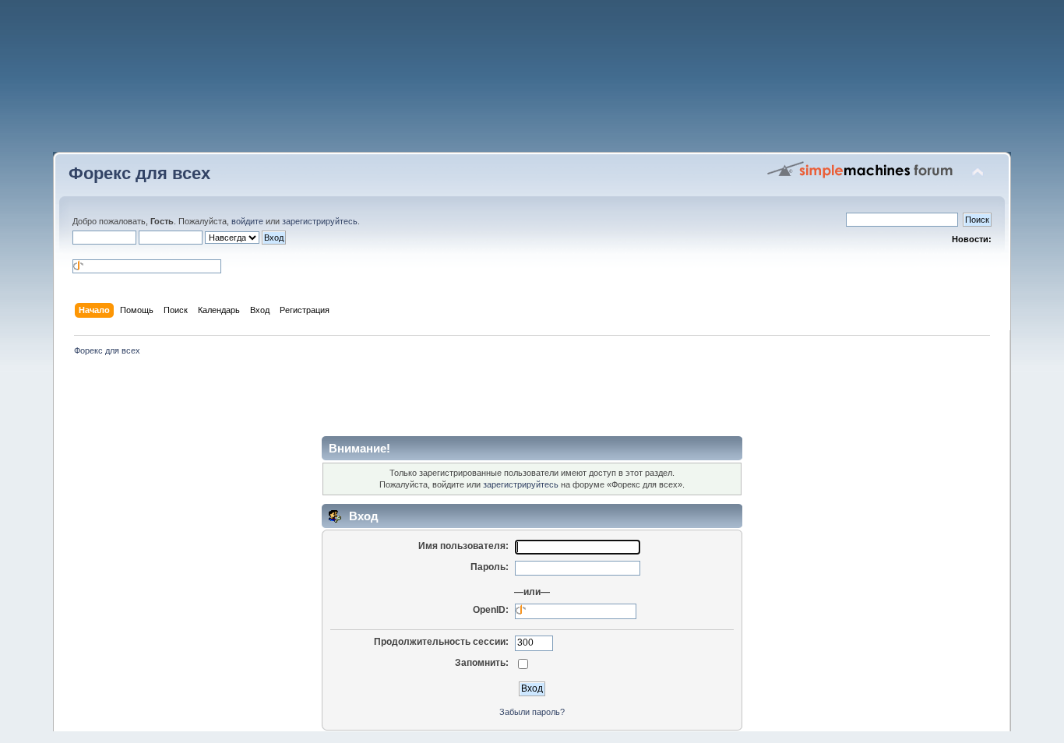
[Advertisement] (532, 82)
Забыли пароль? (532, 712)
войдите (247, 221)
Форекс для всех (139, 173)
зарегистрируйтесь (320, 221)
